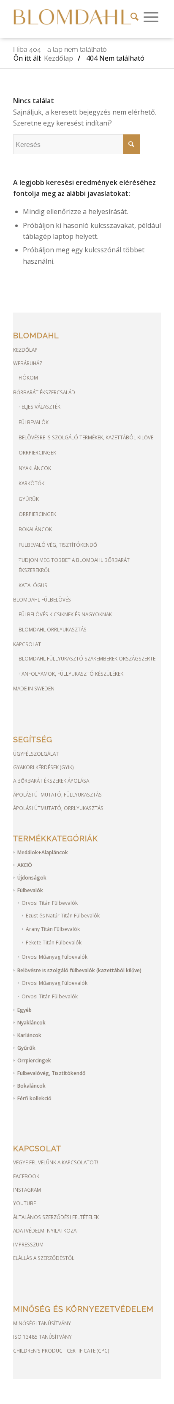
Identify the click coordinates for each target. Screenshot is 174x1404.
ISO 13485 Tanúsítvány (42, 1336)
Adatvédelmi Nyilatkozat (46, 1230)
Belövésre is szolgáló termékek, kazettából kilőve (86, 437)
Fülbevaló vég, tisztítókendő (58, 544)
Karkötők (31, 483)
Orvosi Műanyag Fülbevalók (54, 956)
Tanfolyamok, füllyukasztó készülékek (71, 673)
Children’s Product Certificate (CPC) (61, 1350)
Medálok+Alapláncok (42, 852)
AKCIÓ (24, 865)
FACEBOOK (26, 1176)
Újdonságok (31, 877)
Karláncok (29, 1035)
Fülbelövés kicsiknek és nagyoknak (65, 614)
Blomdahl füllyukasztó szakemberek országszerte (87, 658)
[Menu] (151, 17)
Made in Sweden (33, 688)
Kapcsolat (27, 644)
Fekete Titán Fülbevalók (54, 942)
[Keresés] (134, 17)
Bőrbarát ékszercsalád (44, 392)
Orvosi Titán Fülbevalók (50, 903)
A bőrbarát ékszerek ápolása (51, 780)
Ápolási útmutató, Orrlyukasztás (58, 808)
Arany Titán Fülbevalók (53, 929)
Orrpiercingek (37, 452)
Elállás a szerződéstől (43, 1257)
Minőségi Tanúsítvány (42, 1323)
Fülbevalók (34, 422)
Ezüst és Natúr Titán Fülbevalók (63, 915)
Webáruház (27, 363)
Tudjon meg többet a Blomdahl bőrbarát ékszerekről (74, 564)
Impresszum (28, 1244)
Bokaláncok (35, 529)
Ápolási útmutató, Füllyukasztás (57, 794)
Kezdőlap (25, 349)
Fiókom (28, 377)
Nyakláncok (35, 468)
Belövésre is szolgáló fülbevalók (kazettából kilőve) (79, 970)
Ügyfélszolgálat (36, 753)
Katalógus (33, 585)
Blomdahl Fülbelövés (42, 599)
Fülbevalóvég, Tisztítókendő (51, 1073)
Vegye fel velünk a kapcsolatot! (55, 1162)
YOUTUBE (24, 1203)
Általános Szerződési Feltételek (56, 1217)
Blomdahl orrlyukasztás (53, 629)
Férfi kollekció (34, 1098)
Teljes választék (39, 406)
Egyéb (24, 1010)
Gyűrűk (29, 498)
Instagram (27, 1189)
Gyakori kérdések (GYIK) (43, 767)
